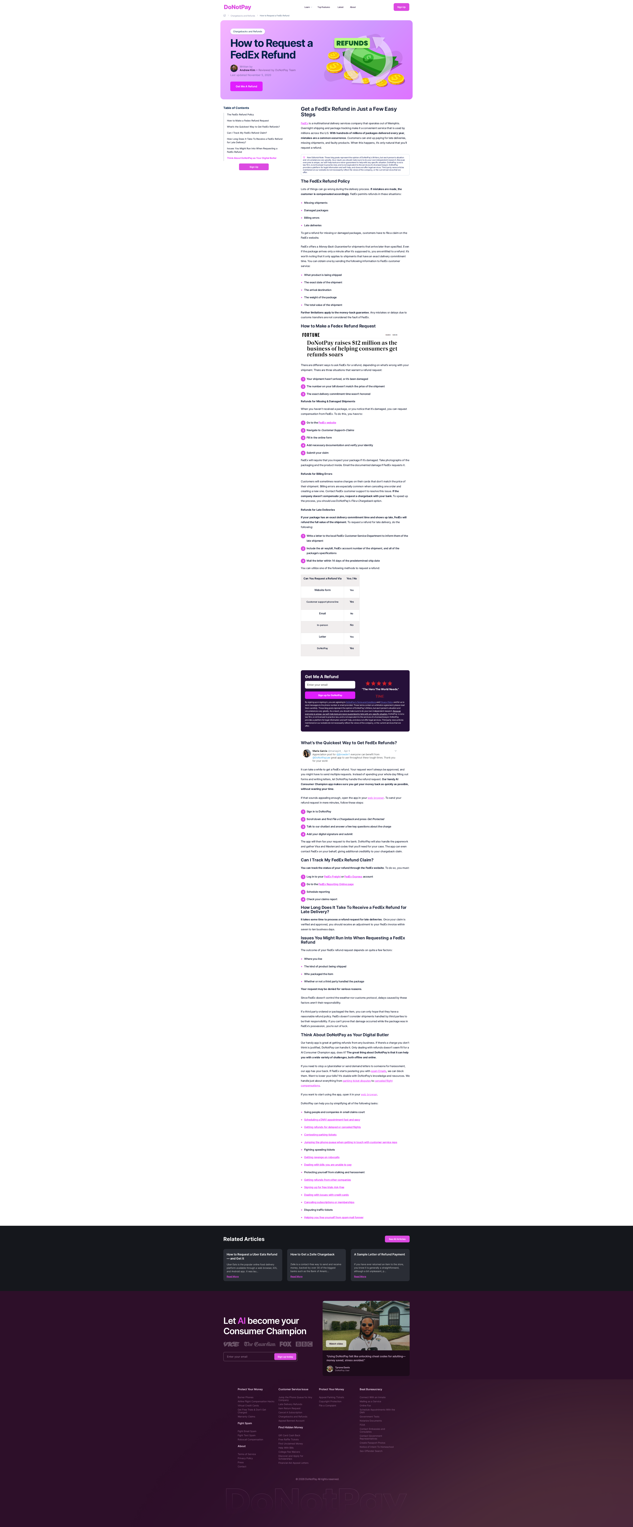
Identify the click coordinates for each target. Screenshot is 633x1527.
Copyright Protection (330, 1401)
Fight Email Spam (247, 1431)
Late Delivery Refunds (290, 1404)
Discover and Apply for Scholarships (290, 1457)
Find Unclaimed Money (290, 1443)
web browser (376, 797)
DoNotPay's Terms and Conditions (361, 702)
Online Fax (365, 1405)
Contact (242, 1466)
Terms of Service (247, 1454)
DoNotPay (237, 7)
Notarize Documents (371, 1420)
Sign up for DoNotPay (330, 695)
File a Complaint (327, 1405)
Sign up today (285, 1356)
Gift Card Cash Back (289, 1435)
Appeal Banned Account (291, 1420)
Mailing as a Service (370, 1401)
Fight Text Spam (247, 1435)
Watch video (336, 1343)
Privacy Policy (386, 702)
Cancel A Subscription (290, 1412)
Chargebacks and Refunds (247, 31)
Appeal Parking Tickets (331, 1397)
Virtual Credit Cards (248, 1405)
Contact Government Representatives (371, 1437)
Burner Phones (245, 1397)
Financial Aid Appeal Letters (293, 1462)
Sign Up (401, 7)
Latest (341, 7)
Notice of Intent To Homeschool (377, 1446)
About (353, 7)
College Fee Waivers (289, 1451)
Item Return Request (289, 1408)
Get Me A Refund (246, 86)
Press (241, 1462)
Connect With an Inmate (373, 1397)
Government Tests (369, 1416)
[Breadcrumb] (224, 15)
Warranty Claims (246, 1416)
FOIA (362, 1424)
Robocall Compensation (250, 1439)
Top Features (323, 7)
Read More (233, 1276)
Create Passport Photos (372, 1442)
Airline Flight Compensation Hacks (256, 1401)
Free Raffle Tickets (288, 1439)
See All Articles (397, 1239)
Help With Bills (286, 1447)
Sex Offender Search (371, 1451)
